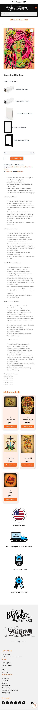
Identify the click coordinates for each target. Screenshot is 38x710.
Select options (10, 426)
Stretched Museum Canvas (24, 114)
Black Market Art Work (18, 167)
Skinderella (9, 171)
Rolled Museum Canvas (22, 101)
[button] (31, 30)
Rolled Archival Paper (21, 89)
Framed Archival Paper (19, 127)
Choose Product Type (10, 82)
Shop (4, 658)
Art (11, 167)
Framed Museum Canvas (21, 140)
